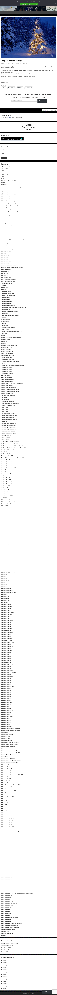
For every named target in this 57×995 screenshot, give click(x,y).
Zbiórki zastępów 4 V (6, 907)
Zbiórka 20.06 (4, 546)
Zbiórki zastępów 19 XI (6, 873)
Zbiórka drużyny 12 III (6, 624)
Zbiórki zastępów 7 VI (6, 919)
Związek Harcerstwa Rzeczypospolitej (9, 943)
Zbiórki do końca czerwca (7, 799)
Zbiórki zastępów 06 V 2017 (7, 827)
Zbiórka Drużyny (5, 598)
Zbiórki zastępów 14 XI (6, 851)
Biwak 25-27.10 (4, 235)
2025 (5, 962)
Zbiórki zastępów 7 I (5, 915)
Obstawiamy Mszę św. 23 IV (7, 359)
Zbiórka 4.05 (4, 568)
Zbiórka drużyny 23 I (6, 666)
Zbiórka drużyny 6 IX (6, 712)
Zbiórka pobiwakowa (6, 764)
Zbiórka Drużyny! (5, 732)
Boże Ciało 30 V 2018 (6, 251)
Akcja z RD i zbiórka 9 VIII (7, 227)
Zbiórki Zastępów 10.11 (6, 837)
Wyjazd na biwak (5, 489)
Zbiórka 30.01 (4, 564)
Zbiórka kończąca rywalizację (8, 201)
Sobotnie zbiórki (5, 439)
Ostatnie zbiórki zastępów (7, 373)
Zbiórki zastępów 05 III (6, 823)
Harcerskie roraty (5, 313)
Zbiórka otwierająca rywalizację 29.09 (9, 203)
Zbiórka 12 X (4, 514)
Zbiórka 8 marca (5, 580)
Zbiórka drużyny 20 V (6, 656)
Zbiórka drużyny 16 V (6, 648)
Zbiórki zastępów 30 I (6, 899)
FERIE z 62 (3, 285)
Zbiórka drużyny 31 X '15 (7, 710)
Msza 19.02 (3, 343)
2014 (5, 988)
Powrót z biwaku (5, 407)
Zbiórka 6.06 (4, 578)
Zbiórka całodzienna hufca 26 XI (8, 195)
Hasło (2, 153)
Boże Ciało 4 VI (4, 253)
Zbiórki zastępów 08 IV (6, 829)
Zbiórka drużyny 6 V (5, 714)
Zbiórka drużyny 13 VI (6, 636)
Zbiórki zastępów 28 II (6, 891)
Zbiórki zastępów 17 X (6, 865)
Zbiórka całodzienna (6, 588)
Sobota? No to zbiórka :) (6, 435)
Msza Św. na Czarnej (6, 349)
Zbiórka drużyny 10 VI (6, 618)
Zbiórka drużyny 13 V (6, 634)
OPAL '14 (3, 363)
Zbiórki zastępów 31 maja (7, 905)
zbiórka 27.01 (4, 556)
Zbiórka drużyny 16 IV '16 (7, 646)
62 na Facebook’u (5, 949)
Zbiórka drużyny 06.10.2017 (7, 612)
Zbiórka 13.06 (4, 526)
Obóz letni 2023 (4, 951)
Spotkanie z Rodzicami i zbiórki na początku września (13, 447)
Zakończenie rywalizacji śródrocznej (9, 502)
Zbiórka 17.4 (4, 538)
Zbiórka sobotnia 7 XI (6, 778)
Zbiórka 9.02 (4, 584)
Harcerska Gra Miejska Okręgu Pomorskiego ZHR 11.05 (13, 187)
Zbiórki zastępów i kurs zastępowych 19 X (10, 925)
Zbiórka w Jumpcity (5, 780)
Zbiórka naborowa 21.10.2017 (8, 758)
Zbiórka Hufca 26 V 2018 (6, 740)
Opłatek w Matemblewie (6, 367)
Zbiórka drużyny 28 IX (6, 696)
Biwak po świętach (5, 179)
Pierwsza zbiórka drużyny (7, 385)
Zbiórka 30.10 (4, 566)
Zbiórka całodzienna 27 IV (7, 590)
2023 (5, 967)
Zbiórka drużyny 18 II (6, 652)
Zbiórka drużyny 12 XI (6, 626)
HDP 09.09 (3, 317)
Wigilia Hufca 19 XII (5, 191)
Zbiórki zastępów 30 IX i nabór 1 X (9, 903)
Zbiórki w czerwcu (5, 806)
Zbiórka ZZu (4, 792)
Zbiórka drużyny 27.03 (6, 692)
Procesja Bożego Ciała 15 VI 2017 (9, 415)
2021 (5, 972)
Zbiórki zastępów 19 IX (6, 871)
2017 (5, 981)
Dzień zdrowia (4, 273)
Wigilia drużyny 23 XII (6, 479)
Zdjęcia (3, 935)
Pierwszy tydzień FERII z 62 (7, 393)
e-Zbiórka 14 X (4, 275)
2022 (5, 969)
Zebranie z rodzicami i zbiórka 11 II (9, 929)
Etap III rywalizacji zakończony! (8, 279)
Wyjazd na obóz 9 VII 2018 (7, 496)
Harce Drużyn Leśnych (6, 291)
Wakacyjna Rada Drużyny (7, 459)
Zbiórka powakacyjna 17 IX (7, 768)
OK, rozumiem (23, 4)
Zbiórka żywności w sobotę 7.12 (8, 790)
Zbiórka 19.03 (4, 542)
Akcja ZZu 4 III (4, 229)
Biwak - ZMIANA (5, 231)
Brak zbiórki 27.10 (5, 259)
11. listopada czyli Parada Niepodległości (10, 211)
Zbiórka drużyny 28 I (6, 694)
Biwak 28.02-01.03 (5, 237)
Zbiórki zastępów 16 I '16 (7, 857)
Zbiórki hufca (25, 63)
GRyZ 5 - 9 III (4, 185)
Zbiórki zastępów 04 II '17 (7, 821)
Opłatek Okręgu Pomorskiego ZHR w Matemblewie (12, 365)
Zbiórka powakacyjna (6, 766)
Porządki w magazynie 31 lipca (8, 405)
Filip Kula (9, 63)
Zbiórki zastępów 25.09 (6, 889)
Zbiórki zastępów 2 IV (6, 875)
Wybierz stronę (28, 13)
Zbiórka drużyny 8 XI (6, 720)
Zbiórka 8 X (3, 582)
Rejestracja (19, 158)
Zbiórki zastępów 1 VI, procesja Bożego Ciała (11, 831)
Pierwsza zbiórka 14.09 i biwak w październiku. (12, 383)
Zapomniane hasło (12, 158)
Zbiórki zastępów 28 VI (6, 895)
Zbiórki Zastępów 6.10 (6, 913)
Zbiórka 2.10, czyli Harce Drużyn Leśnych (10, 544)
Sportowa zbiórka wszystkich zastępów (10, 441)
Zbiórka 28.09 (4, 562)
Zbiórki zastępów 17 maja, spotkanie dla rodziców (12, 863)
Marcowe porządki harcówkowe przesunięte (11, 337)
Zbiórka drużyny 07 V (6, 616)
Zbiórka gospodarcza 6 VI (7, 734)
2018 (5, 979)
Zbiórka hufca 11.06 (5, 197)
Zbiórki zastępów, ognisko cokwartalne (10, 927)
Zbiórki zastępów (6, 209)
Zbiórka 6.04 (4, 576)
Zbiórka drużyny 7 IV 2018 (7, 716)
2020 (5, 974)
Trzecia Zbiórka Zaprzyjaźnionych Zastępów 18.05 (12, 457)
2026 (5, 960)
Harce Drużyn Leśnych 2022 (7, 293)
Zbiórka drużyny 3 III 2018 (7, 702)
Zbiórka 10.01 (4, 510)
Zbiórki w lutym (4, 808)
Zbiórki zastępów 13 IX (6, 845)
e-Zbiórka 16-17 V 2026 (6, 277)
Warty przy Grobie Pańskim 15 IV (8, 467)
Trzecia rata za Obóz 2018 (7, 455)
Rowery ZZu (4, 421)
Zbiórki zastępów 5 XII (6, 911)
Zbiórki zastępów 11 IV (6, 839)
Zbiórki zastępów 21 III (6, 879)
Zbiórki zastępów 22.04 (6, 885)
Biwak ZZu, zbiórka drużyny (7, 249)
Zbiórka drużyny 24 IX (6, 674)
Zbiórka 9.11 (4, 586)
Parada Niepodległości (6, 377)
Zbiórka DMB (4, 594)
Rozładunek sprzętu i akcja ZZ (8, 431)
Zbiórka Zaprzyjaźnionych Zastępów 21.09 (10, 784)
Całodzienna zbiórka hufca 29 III (8, 181)
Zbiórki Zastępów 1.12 (6, 833)
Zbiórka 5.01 (4, 570)
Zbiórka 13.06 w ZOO (6, 528)
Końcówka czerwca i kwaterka (8, 327)
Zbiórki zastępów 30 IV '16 (7, 901)
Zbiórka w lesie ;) (5, 782)
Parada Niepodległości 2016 (7, 379)
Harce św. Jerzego (5, 297)
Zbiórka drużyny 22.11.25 (7, 664)
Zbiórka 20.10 (4, 548)
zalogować (8, 117)
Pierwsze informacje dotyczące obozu (10, 389)
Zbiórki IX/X (4, 804)
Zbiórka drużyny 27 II (6, 690)
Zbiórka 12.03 (4, 516)
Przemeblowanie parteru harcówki (9, 419)
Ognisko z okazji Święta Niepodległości (10, 361)
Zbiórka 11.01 (4, 512)
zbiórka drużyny (5, 602)
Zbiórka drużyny (5, 596)
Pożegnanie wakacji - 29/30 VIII (8, 413)
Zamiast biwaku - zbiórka (7, 504)
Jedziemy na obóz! (5, 321)
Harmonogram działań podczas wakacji (10, 315)
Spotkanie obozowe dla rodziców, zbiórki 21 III (12, 445)
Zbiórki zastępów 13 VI (6, 847)
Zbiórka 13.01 (4, 522)
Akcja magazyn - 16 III (6, 223)
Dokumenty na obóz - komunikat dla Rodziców (12, 267)
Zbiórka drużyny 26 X (6, 688)
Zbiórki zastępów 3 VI (6, 897)
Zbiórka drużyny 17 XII (6, 650)
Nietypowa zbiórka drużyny (7, 355)
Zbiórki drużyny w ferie (6, 801)
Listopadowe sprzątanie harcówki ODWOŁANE (12, 331)
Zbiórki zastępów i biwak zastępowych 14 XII (11, 923)
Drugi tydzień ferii (5, 271)
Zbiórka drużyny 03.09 (6, 608)
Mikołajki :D (4, 341)
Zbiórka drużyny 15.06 (6, 644)
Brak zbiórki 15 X (5, 255)
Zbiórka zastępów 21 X (6, 786)
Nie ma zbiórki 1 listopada (7, 353)
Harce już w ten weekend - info (8, 295)
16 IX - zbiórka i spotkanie (7, 213)
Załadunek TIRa (4, 506)
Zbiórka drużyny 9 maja (6, 726)
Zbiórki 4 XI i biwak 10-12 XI (7, 797)
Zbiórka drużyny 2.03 (6, 654)
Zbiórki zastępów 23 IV (6, 887)
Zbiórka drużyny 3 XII (6, 704)
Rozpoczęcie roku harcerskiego (8, 423)
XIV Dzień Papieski (5, 498)
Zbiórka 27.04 (4, 558)
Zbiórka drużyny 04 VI (6, 610)
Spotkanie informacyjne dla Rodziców (10, 443)
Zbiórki (21, 63)
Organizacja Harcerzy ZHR (7, 945)
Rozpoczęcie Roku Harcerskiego (8, 425)
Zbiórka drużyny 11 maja (7, 620)
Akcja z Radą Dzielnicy (6, 225)
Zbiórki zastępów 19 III (6, 869)
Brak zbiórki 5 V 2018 (6, 261)
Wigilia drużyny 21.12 (6, 477)
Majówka (3, 335)
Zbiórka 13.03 (4, 524)
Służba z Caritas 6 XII (6, 453)
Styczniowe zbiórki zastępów (8, 449)
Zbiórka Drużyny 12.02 (6, 630)
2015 (5, 986)
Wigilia (2, 475)
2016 (5, 983)
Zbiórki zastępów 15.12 (6, 855)
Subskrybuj (42, 100)
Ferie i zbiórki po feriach (6, 283)
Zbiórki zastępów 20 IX (6, 877)
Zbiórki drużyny (5, 175)
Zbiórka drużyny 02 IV (6, 604)
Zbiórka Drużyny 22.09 (6, 662)
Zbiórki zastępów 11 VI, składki (8, 841)
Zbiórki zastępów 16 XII (6, 859)
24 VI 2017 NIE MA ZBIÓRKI (7, 217)
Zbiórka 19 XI (4, 540)
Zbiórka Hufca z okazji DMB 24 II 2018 (9, 742)
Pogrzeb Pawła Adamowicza (7, 401)
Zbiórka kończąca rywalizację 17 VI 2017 (10, 752)
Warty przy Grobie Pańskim (7, 461)
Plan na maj (4, 397)
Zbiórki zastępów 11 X (6, 843)
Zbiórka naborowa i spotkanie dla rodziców (11, 760)
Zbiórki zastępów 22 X (6, 881)
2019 (5, 976)
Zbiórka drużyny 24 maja (7, 676)
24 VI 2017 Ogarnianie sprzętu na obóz (10, 219)
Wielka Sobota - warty (6, 473)
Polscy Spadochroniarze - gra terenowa (10, 403)
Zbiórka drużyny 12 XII (6, 628)
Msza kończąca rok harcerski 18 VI (9, 345)
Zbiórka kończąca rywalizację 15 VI (9, 750)
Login (2, 149)
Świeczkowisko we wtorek (7, 451)
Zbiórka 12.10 (4, 520)
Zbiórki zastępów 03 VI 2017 (7, 819)
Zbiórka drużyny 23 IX (6, 668)
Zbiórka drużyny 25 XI (6, 684)
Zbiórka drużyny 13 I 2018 (7, 632)
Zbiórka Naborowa (5, 756)
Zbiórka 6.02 (4, 574)
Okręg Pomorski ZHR (6, 947)
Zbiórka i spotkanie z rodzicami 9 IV (9, 744)
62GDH (32, 993)
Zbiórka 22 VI (4, 550)
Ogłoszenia (4, 166)
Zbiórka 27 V (4, 554)
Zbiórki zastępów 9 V (6, 921)
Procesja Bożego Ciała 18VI (7, 417)
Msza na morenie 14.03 (6, 347)
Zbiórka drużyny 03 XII (6, 606)
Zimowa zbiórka (5, 931)
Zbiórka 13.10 (4, 530)
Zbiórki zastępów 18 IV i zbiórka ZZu (9, 867)
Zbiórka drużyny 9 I (5, 724)
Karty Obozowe (4, 325)
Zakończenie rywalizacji (6, 500)
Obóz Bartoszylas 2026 (28, 127)
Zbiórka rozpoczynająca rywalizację (9, 205)
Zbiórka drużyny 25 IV (6, 680)
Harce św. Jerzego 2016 (6, 301)
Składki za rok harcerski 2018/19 (8, 433)
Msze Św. (4, 173)
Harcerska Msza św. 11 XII (7, 309)
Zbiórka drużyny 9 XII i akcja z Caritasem (10, 728)
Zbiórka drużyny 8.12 (6, 722)
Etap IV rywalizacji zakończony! (8, 281)
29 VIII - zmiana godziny (6, 221)
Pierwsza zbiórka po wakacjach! (8, 387)
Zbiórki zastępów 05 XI (6, 825)
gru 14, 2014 (3, 63)
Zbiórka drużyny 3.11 (6, 706)
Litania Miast (4, 333)
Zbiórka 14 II (4, 532)
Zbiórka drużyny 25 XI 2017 (7, 686)
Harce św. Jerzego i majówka (8, 305)
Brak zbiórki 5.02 (5, 263)
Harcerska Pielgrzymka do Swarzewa (9, 311)
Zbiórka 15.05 (4, 536)
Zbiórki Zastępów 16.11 (6, 861)
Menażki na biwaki (5, 339)
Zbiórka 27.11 (4, 560)
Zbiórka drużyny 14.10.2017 (7, 642)
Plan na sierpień (5, 399)
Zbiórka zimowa (5, 788)
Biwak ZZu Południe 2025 (7, 247)
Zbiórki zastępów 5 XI (6, 909)
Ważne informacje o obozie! (7, 471)
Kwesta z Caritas (5, 329)
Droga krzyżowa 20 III (6, 269)
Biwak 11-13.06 (4, 233)
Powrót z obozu (4, 409)
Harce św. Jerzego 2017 (6, 303)
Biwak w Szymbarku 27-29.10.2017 (9, 245)
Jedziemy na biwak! (5, 319)
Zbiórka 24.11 (4, 552)
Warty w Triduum (5, 469)
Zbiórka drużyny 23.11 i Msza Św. (9, 672)
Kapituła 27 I (4, 323)
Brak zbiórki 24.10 (5, 257)
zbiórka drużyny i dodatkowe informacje (10, 730)
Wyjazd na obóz (5, 494)
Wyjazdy (4, 168)
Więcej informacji (33, 4)
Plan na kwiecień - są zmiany (8, 189)
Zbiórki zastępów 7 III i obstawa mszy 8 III (10, 917)
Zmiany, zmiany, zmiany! (7, 933)
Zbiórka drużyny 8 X (5, 718)
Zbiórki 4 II (3, 794)
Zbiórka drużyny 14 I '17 (6, 638)
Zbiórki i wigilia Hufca (6, 207)
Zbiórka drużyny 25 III (6, 678)
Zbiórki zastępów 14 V (6, 849)
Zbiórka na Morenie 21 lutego (8, 754)
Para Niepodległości (6, 375)
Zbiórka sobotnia (5, 776)
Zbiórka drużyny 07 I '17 (6, 614)
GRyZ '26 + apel (4, 183)
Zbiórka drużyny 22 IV (6, 660)
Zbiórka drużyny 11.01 (6, 622)
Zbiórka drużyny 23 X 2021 (7, 670)
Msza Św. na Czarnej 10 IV (7, 351)
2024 (5, 965)
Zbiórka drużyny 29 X (6, 698)
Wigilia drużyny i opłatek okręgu (8, 481)
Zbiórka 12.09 (4, 518)
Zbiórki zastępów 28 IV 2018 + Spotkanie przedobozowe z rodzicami (17, 893)
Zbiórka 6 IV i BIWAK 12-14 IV (8, 572)
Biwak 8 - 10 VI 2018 (5, 241)
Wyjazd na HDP (4, 492)
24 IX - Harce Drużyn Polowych (8, 215)
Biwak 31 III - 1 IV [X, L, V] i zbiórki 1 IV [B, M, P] (12, 239)
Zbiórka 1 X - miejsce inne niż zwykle (9, 508)
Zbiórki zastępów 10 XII (6, 835)
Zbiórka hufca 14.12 (5, 199)
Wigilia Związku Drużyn (6, 193)
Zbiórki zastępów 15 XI (6, 853)
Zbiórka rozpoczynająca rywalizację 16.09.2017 (12, 774)
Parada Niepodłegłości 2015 (7, 381)
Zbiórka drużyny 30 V (6, 708)
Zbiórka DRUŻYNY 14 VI (6, 640)
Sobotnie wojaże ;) (5, 437)
